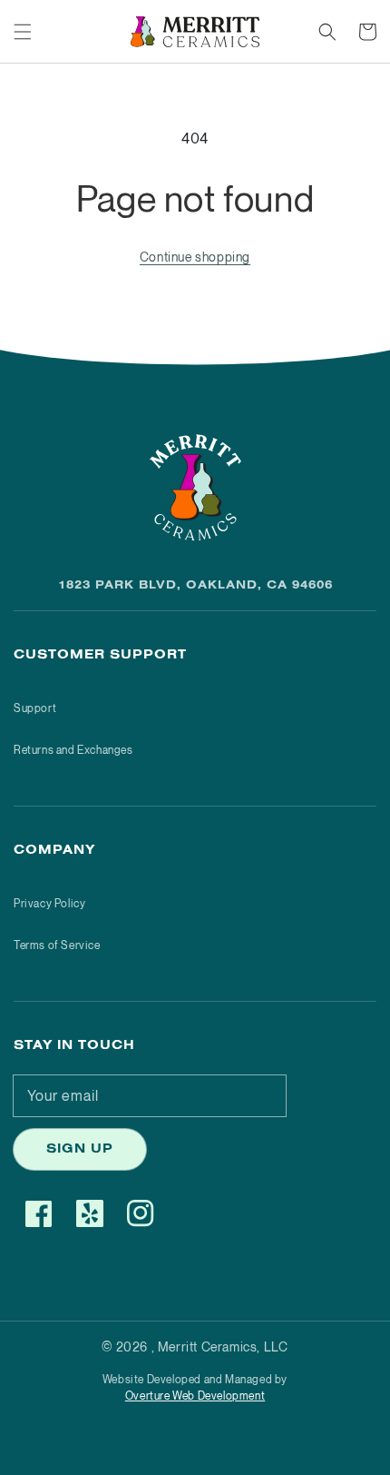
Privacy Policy (49, 903)
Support (35, 708)
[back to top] (32, 1443)
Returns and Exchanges (73, 750)
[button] (23, 32)
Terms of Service (57, 945)
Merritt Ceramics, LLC (223, 1346)
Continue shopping (195, 256)
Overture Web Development (195, 1395)
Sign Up (79, 1150)
